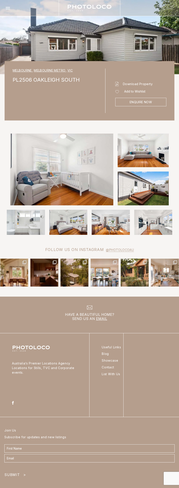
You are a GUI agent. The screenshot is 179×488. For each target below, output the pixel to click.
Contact (108, 367)
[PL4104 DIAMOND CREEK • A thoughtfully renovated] (14, 273)
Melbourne (23, 70)
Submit (15, 474)
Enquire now (141, 102)
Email (101, 318)
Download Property (138, 84)
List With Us (111, 374)
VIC (70, 70)
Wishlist (170, 8)
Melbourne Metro (50, 70)
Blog (105, 354)
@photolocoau (120, 250)
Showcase (110, 360)
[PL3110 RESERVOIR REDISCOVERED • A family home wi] (105, 273)
